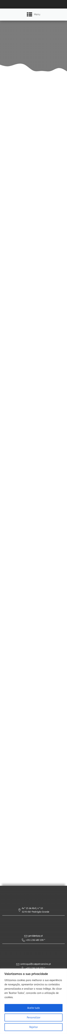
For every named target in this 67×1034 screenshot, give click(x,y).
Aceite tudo (33, 1007)
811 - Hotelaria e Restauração (33, 377)
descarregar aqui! (40, 809)
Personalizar (33, 1017)
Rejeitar (33, 1027)
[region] (33, 1001)
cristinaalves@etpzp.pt (32, 787)
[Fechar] (63, 971)
